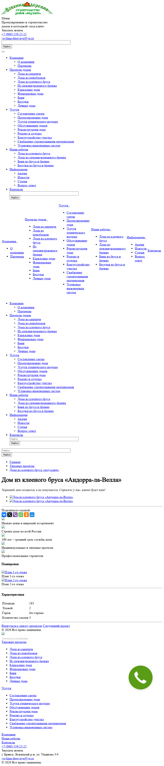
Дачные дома (26, 105)
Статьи (22, 181)
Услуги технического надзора (38, 121)
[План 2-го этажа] (14, 580)
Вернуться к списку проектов (22, 626)
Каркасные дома (29, 89)
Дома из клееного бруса (34, 82)
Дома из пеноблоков (31, 78)
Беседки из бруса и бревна (36, 165)
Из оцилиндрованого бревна (37, 86)
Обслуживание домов (32, 125)
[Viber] (15, 514)
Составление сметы (31, 113)
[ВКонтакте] (4, 514)
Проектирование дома (33, 117)
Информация (18, 169)
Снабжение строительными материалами (46, 141)
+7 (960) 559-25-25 (14, 34)
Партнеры (24, 66)
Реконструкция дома (32, 129)
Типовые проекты (14, 642)
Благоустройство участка (35, 137)
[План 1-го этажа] (14, 572)
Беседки (23, 101)
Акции (22, 173)
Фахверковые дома (30, 93)
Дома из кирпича (29, 74)
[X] (9, 514)
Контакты (16, 189)
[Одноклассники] (26, 514)
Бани (21, 97)
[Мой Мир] (32, 514)
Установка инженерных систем (39, 145)
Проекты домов (20, 70)
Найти (6, 46)
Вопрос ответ (27, 185)
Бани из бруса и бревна (33, 161)
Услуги (14, 109)
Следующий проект (56, 626)
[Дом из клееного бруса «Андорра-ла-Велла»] (41, 497)
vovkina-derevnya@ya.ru (18, 38)
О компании (26, 62)
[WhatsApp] (20, 514)
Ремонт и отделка (30, 133)
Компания (16, 58)
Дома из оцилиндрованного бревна (42, 157)
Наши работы (19, 149)
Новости (23, 177)
